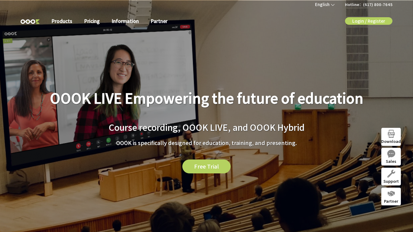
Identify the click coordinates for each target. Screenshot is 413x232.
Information (125, 21)
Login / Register (368, 21)
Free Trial (206, 166)
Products (62, 21)
